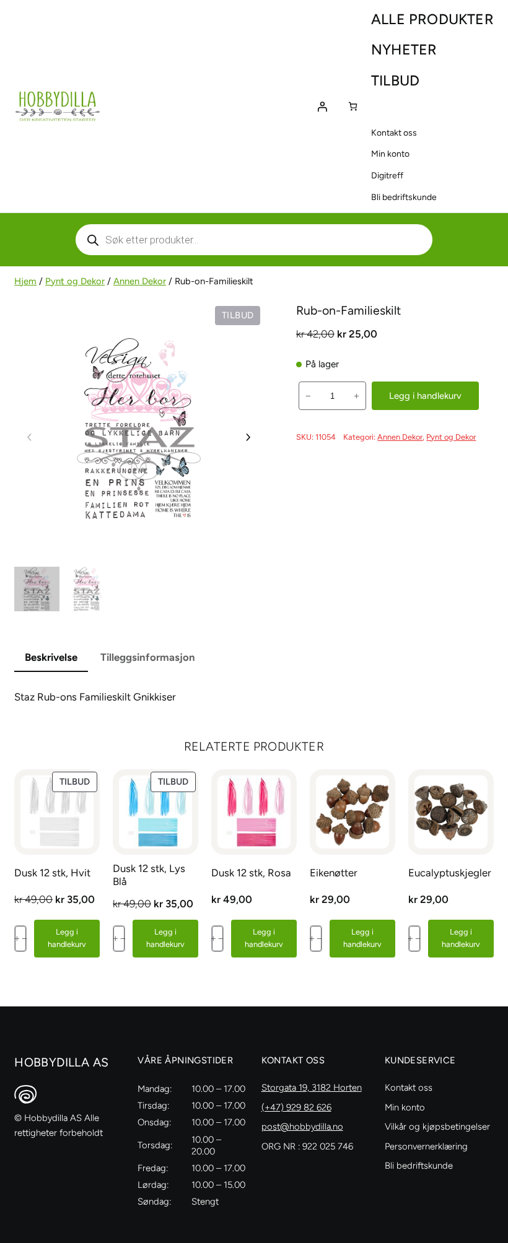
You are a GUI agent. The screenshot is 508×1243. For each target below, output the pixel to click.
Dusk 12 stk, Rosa (251, 872)
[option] (86, 589)
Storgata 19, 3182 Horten (311, 1087)
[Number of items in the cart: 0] (353, 106)
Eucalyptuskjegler (449, 872)
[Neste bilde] (247, 437)
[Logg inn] (322, 106)
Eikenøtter (333, 872)
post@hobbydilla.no (302, 1126)
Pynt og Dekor (75, 281)
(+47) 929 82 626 (296, 1107)
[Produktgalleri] (138, 427)
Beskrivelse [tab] (51, 657)
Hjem (25, 281)
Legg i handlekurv (425, 395)
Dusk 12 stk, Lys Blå (149, 875)
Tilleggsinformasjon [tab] (147, 657)
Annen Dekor (139, 281)
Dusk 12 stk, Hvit (52, 872)
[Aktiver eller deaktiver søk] (254, 240)
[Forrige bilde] (29, 437)
